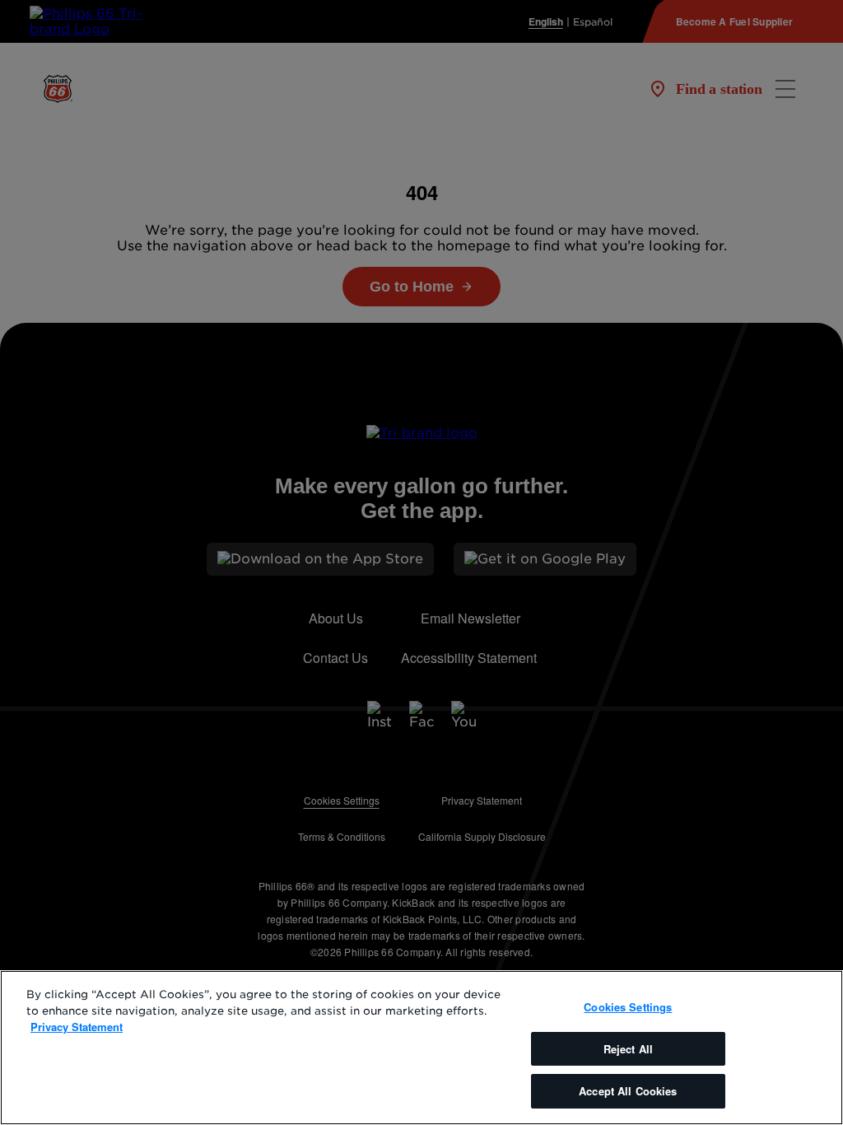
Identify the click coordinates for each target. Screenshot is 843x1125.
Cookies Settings (628, 1007)
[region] (421, 1047)
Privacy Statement (76, 1026)
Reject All (628, 1049)
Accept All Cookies (628, 1091)
